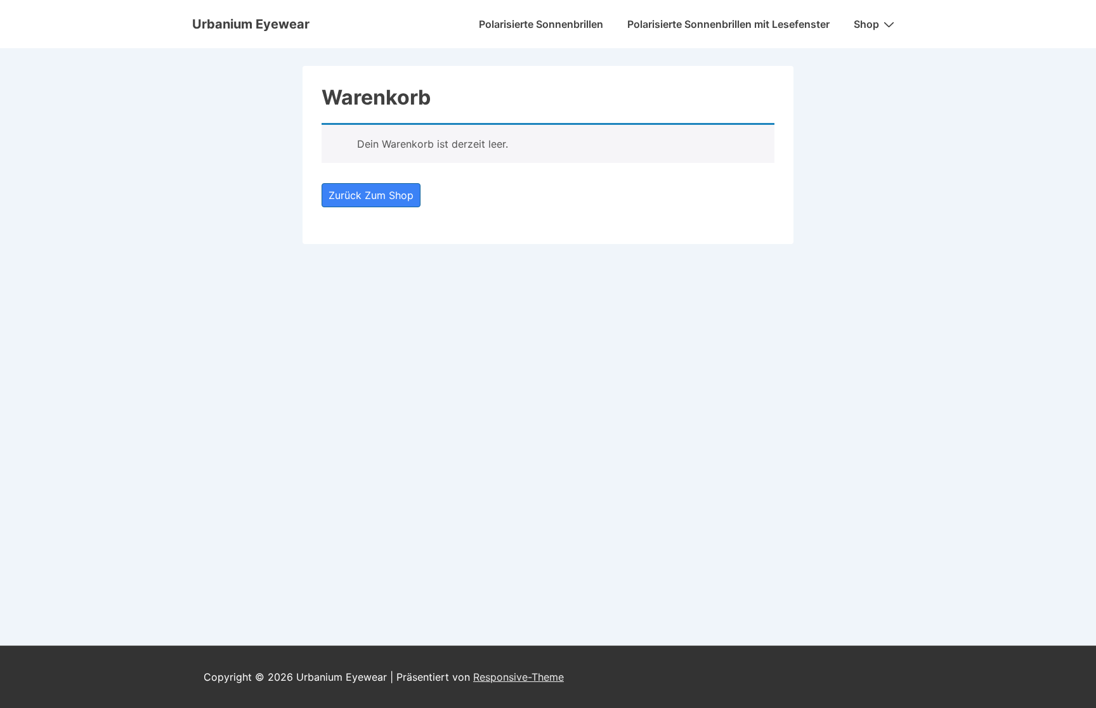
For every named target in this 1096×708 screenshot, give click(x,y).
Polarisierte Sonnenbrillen (541, 24)
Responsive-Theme (518, 677)
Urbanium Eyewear (251, 24)
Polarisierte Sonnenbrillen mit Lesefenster (728, 24)
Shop (866, 24)
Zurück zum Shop (371, 195)
